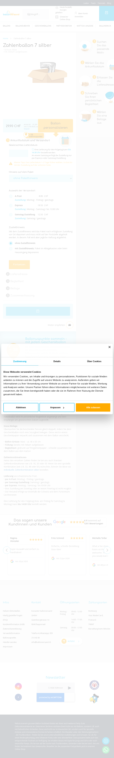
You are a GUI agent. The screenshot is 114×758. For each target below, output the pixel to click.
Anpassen (55, 407)
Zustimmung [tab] (19, 361)
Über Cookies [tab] (94, 361)
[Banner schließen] (110, 350)
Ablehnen (21, 407)
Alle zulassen (93, 407)
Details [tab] (57, 361)
